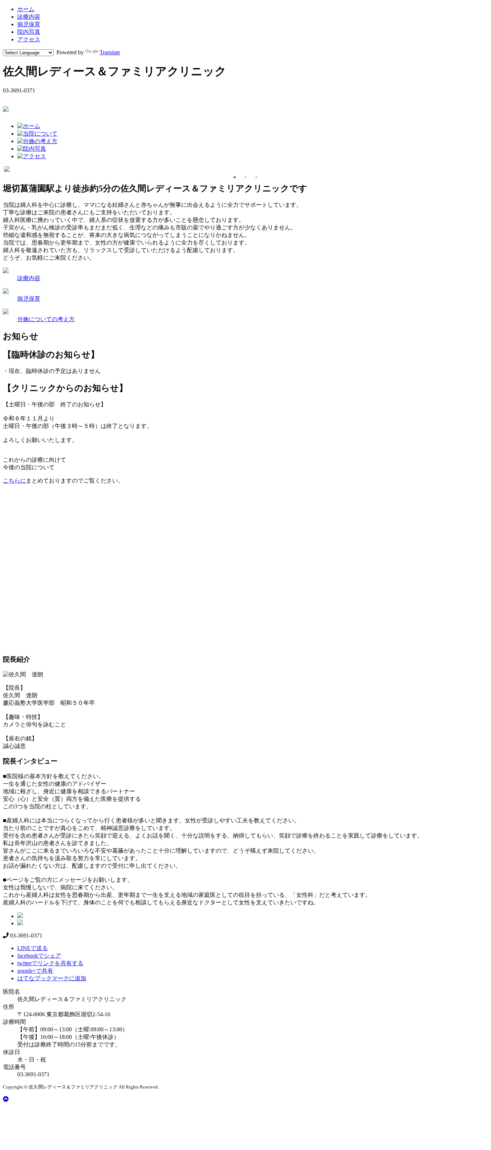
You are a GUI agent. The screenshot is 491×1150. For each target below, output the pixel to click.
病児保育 (28, 24)
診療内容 (28, 17)
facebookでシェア (39, 956)
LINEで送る (32, 948)
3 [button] (256, 177)
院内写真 (28, 32)
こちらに (14, 481)
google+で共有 (35, 971)
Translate (110, 52)
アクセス (28, 39)
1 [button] (234, 177)
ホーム (26, 9)
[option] (245, 169)
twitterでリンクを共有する (50, 963)
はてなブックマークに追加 (51, 978)
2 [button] (245, 177)
